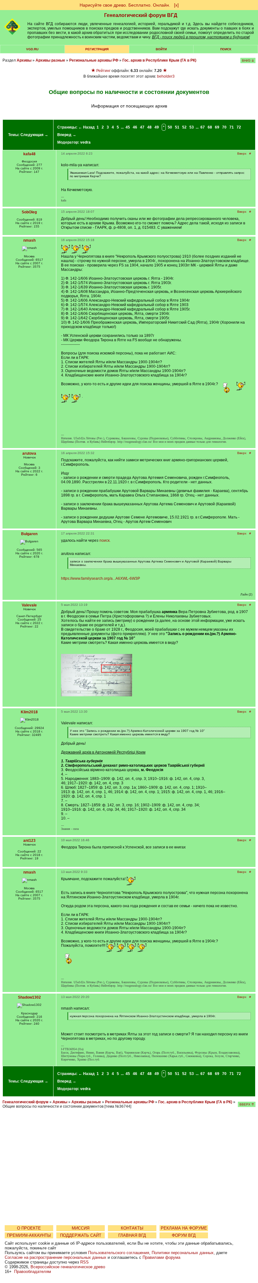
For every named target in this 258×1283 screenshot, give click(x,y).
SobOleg (29, 212)
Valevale (29, 605)
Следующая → (34, 135)
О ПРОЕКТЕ (29, 1228)
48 (149, 127)
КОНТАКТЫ (132, 1228)
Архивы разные (50, 60)
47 (142, 127)
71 (231, 127)
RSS (84, 1262)
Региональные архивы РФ (93, 60)
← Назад (86, 127)
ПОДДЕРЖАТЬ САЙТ (80, 1235)
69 (217, 127)
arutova (29, 453)
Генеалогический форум (25, 1102)
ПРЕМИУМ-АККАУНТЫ (29, 1235)
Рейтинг (103, 71)
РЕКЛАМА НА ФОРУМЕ (184, 1228)
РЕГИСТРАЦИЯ (97, 49)
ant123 (29, 840)
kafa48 (29, 154)
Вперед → (66, 135)
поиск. (104, 540)
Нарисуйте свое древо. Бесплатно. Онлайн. (125, 5)
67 (202, 127)
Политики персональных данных (183, 1252)
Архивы (24, 60)
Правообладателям (32, 1271)
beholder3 (166, 76)
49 (156, 127)
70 (224, 127)
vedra (85, 142)
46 (135, 127)
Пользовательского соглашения (118, 1252)
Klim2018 (29, 712)
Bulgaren (29, 534)
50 (170, 127)
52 (184, 127)
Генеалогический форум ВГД (140, 15)
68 (210, 127)
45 (128, 127)
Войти (161, 49)
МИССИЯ (80, 1228)
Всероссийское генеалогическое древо (68, 1266)
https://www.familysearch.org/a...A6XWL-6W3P (100, 578)
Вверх (241, 153)
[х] (176, 5)
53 (191, 127)
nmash (29, 240)
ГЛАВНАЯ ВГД (132, 1235)
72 (239, 127)
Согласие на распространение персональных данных (55, 1257)
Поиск (225, 49)
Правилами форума (161, 1257)
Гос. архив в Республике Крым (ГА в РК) (159, 60)
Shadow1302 (29, 997)
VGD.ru (32, 49)
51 (177, 127)
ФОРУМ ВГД (184, 1235)
